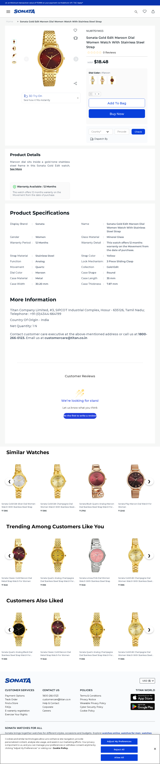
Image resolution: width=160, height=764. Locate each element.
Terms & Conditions (90, 695)
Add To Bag (117, 103)
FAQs (8, 707)
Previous (26, 59)
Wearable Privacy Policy (93, 703)
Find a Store (11, 703)
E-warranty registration (17, 710)
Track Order (11, 699)
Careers (46, 710)
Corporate (47, 707)
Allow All (119, 757)
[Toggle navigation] (9, 11)
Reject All (119, 749)
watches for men (131, 733)
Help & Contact (50, 703)
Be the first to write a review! (80, 415)
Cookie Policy (87, 710)
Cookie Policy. (60, 748)
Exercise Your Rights (16, 714)
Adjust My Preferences (119, 741)
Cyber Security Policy (91, 707)
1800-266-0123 (50, 695)
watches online (111, 733)
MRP (90, 62)
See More (16, 169)
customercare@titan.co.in (56, 699)
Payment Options (15, 695)
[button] (51, 98)
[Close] (155, 748)
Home (10, 21)
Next (76, 59)
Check (138, 131)
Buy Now (117, 114)
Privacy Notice (88, 699)
